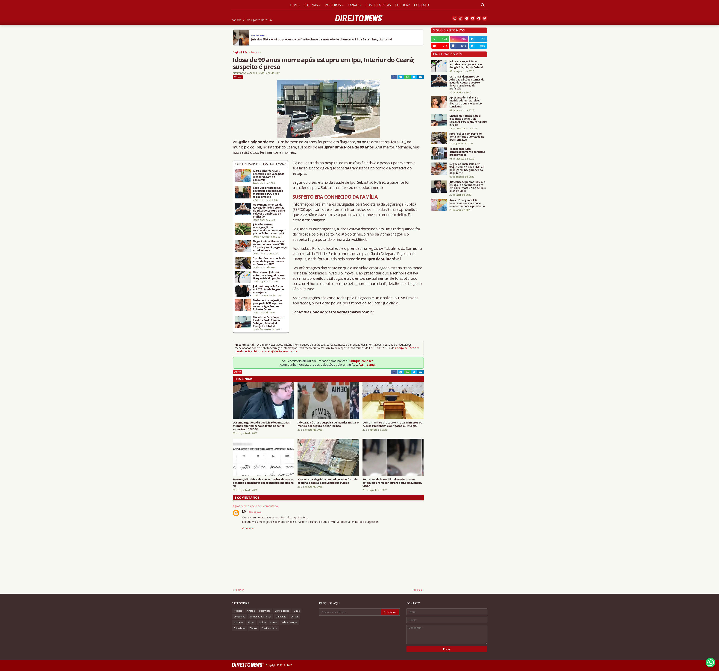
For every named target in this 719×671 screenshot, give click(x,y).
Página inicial (240, 52)
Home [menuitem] (294, 5)
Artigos (251, 610)
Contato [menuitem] (421, 5)
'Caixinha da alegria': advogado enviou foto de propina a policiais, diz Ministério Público (327, 481)
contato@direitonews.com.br (279, 351)
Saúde (262, 622)
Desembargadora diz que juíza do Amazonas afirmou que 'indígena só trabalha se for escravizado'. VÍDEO (261, 426)
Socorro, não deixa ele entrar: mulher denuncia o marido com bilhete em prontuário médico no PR (263, 483)
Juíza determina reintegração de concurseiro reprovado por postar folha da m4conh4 (269, 229)
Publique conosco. (361, 361)
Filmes (251, 622)
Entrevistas (239, 628)
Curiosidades (282, 610)
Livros (273, 622)
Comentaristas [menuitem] (378, 5)
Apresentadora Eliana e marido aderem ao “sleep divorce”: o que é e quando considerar (465, 102)
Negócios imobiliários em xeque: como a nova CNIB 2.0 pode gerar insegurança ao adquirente (270, 246)
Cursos (294, 616)
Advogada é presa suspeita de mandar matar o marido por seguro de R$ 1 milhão (328, 424)
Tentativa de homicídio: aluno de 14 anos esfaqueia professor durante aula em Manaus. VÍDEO (392, 483)
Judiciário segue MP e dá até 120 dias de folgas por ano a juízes (269, 289)
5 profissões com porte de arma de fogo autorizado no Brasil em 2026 (269, 261)
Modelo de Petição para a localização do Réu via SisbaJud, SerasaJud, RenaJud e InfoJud (268, 322)
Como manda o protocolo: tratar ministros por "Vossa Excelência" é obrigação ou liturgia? (393, 424)
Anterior (239, 589)
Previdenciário (269, 628)
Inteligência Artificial (260, 616)
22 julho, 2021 (254, 512)
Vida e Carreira (289, 622)
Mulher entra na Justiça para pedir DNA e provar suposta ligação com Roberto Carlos (267, 305)
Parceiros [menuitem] (333, 5)
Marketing (281, 616)
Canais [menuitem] (353, 5)
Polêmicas (264, 610)
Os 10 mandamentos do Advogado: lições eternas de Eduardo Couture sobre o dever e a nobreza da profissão (269, 210)
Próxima (417, 589)
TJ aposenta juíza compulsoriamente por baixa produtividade (467, 151)
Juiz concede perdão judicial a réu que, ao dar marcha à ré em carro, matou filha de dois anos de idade (467, 186)
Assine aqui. (367, 364)
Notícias (256, 52)
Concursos (239, 616)
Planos (253, 628)
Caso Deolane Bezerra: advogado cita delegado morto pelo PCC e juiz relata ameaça (268, 192)
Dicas (297, 610)
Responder (248, 528)
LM (244, 511)
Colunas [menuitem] (311, 5)
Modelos (238, 622)
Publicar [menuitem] (402, 5)
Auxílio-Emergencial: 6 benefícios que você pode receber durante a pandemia (268, 175)
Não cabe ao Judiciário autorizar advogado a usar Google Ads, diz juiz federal (269, 275)
